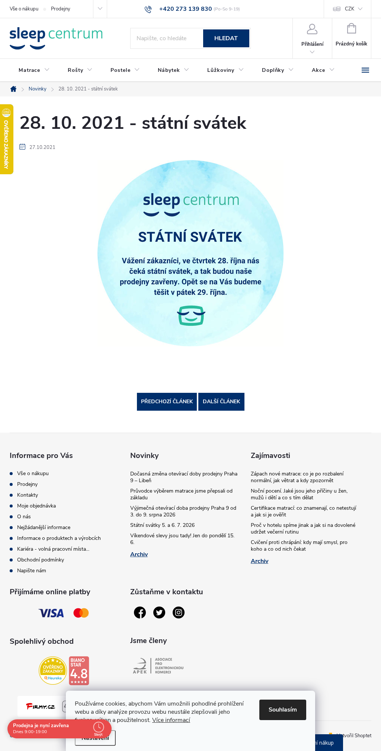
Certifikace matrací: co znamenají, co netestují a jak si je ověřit (303, 511)
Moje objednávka (36, 505)
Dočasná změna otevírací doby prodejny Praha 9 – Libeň (183, 477)
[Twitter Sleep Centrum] (159, 612)
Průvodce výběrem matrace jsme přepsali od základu (181, 494)
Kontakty (27, 495)
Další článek (221, 401)
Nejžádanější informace (43, 527)
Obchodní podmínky (40, 559)
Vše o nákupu (24, 9)
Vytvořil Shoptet (354, 735)
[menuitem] (34, 70)
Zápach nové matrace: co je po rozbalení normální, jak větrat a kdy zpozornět (297, 477)
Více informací (171, 720)
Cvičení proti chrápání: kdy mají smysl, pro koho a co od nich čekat (299, 546)
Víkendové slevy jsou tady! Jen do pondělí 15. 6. (182, 539)
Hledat (226, 38)
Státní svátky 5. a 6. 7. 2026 (162, 525)
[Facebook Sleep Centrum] (140, 612)
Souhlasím (283, 710)
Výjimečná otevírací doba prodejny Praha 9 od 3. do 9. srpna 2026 (183, 511)
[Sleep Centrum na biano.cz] (78, 670)
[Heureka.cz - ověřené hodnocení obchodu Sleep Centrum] (53, 670)
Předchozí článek (167, 401)
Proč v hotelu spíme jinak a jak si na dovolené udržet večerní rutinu (303, 528)
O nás (24, 516)
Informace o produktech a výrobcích (59, 538)
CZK (349, 9)
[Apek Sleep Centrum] (158, 665)
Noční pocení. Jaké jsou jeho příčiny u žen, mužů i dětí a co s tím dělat (299, 494)
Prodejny (60, 9)
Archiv (139, 554)
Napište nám (31, 570)
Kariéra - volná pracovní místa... (53, 549)
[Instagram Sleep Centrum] (178, 612)
